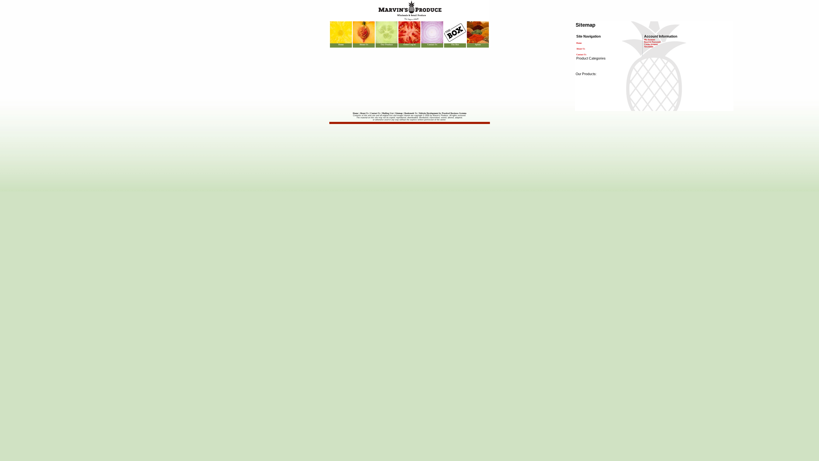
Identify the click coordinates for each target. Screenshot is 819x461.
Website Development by (442, 113)
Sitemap (399, 113)
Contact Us (432, 44)
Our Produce (387, 44)
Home (341, 44)
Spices (478, 44)
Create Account (651, 44)
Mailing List (388, 113)
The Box (455, 44)
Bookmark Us (410, 113)
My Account (649, 39)
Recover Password (652, 42)
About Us (363, 44)
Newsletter (648, 46)
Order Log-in (409, 44)
